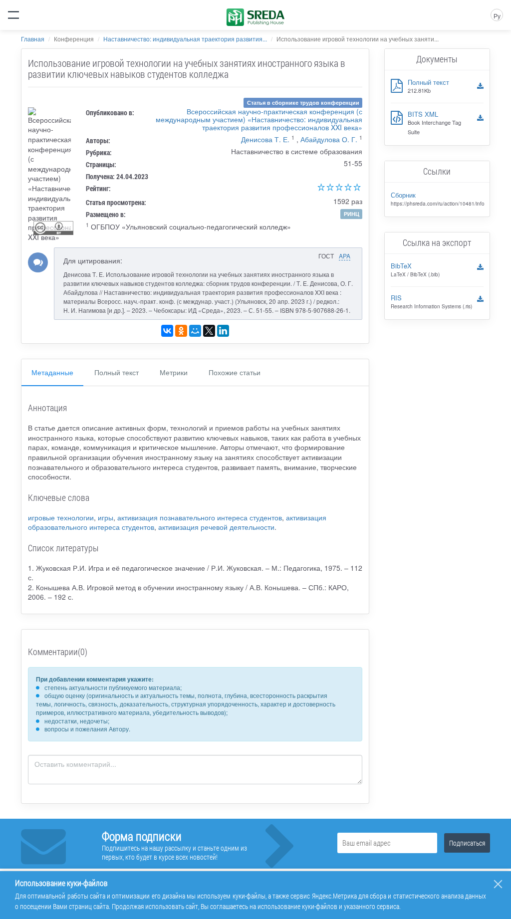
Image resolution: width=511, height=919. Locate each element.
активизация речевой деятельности (216, 527)
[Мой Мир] (195, 331)
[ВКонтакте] (167, 331)
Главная (32, 38)
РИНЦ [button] (351, 214)
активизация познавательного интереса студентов (199, 517)
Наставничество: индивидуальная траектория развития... (185, 38)
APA (344, 255)
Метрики (174, 372)
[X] (209, 331)
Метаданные (52, 372)
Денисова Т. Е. (265, 139)
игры (105, 517)
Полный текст (116, 372)
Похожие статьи (234, 372)
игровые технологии (61, 517)
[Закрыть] (498, 884)
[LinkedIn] (223, 331)
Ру (497, 15)
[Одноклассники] (181, 331)
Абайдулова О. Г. (328, 139)
